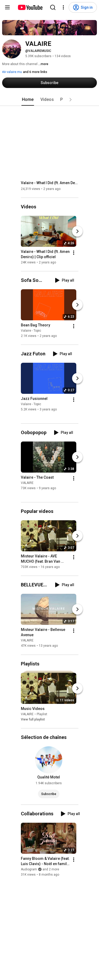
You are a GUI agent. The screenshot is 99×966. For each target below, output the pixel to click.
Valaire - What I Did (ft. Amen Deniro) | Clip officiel (50, 183)
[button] (70, 99)
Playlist (42, 714)
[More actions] (73, 252)
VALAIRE (27, 483)
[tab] (27, 99)
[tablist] (49, 99)
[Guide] (7, 7)
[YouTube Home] (30, 7)
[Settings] (63, 7)
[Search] (53, 7)
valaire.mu (14, 72)
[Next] (77, 231)
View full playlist (33, 719)
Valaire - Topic (31, 330)
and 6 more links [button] (35, 72)
